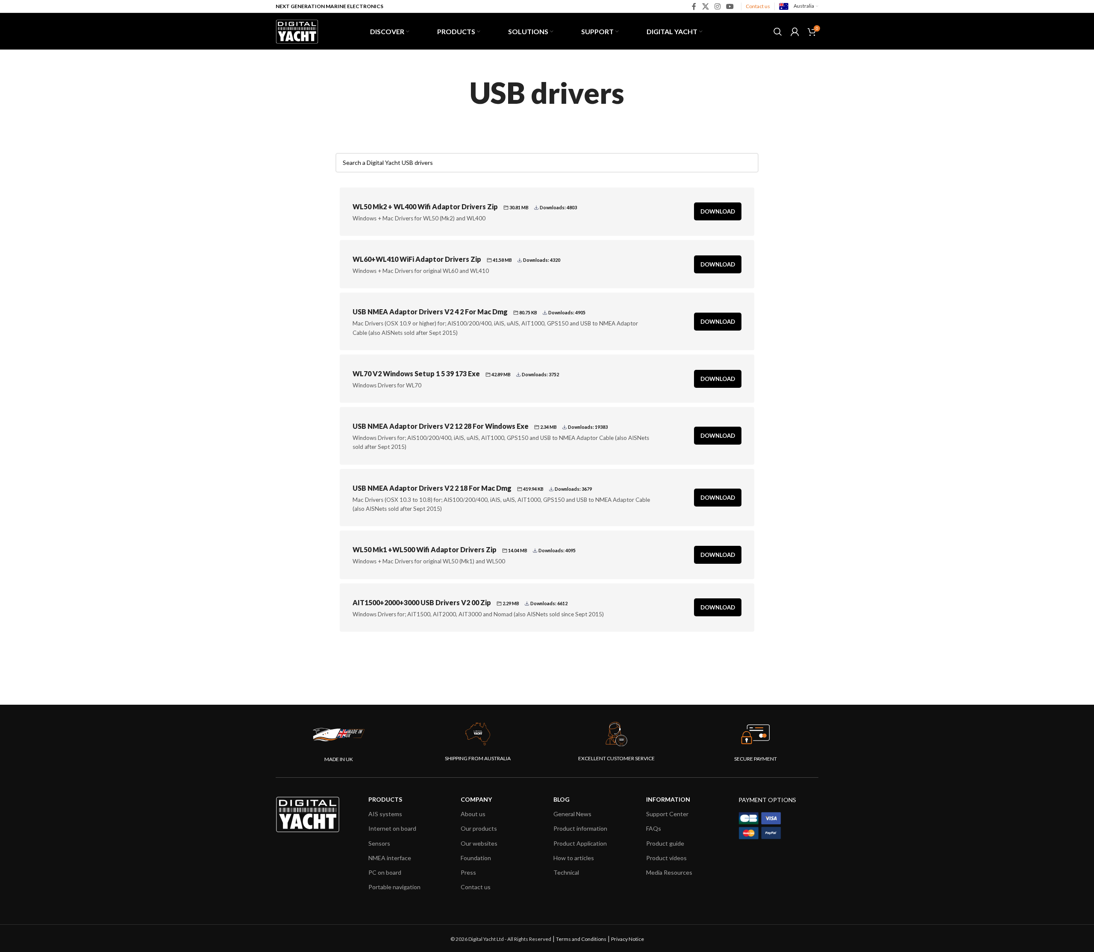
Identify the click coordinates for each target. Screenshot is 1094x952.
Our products (479, 828)
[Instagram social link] (717, 6)
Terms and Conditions (581, 939)
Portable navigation (394, 886)
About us (473, 813)
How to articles (573, 857)
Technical (566, 872)
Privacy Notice (627, 939)
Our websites (479, 843)
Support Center (667, 813)
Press (468, 872)
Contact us (758, 6)
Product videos (666, 857)
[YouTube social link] (730, 6)
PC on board (384, 872)
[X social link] (705, 6)
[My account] (794, 31)
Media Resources (669, 872)
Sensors (379, 843)
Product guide (665, 843)
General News (572, 813)
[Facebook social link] (694, 6)
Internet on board (392, 828)
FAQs (653, 828)
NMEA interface (389, 857)
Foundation (476, 857)
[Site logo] (297, 30)
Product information (580, 828)
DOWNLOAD (717, 211)
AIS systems (385, 813)
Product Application (580, 843)
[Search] (777, 31)
